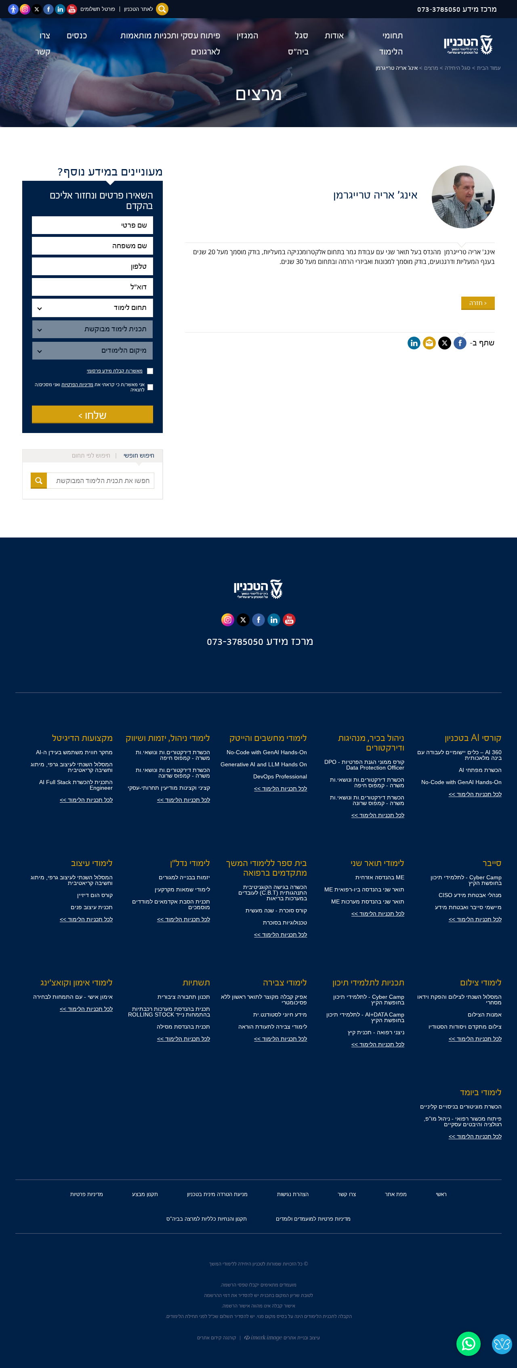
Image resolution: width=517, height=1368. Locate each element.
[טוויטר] (444, 343)
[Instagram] (227, 619)
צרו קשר (347, 1194)
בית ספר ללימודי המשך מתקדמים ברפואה (266, 868)
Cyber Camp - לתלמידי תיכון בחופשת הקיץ (466, 880)
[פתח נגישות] (13, 9)
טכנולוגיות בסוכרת (285, 922)
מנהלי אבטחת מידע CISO (470, 895)
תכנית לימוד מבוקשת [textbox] (115, 329)
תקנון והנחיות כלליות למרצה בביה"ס (206, 1219)
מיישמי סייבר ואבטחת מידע (468, 907)
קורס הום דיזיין (95, 895)
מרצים (431, 68)
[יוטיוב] (289, 619)
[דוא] (429, 343)
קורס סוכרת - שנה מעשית (276, 910)
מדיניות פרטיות (86, 1194)
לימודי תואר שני (377, 863)
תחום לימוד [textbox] (130, 307)
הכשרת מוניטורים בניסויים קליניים (461, 1106)
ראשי (441, 1194)
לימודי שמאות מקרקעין (182, 889)
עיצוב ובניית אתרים (301, 1338)
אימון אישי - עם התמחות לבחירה (73, 997)
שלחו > (92, 415)
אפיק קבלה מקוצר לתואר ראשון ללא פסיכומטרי (264, 1000)
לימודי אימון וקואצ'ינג (76, 982)
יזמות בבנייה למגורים (184, 877)
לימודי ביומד (481, 1092)
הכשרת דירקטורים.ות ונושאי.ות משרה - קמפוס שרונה (367, 800)
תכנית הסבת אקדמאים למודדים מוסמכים (171, 904)
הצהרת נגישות (293, 1194)
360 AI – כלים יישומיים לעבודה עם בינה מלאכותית (459, 755)
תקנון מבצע (145, 1194)
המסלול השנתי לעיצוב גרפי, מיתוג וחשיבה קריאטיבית (72, 767)
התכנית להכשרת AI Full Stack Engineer (76, 785)
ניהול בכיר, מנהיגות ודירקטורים (371, 743)
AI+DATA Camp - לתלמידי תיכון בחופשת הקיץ (365, 1017)
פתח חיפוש (162, 9)
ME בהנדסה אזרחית (379, 877)
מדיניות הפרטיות (77, 384)
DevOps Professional (280, 776)
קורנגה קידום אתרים (216, 1338)
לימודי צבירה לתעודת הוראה (272, 1026)
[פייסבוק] (460, 343)
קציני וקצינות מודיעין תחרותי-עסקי (169, 787)
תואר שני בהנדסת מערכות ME (367, 901)
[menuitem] (381, 43)
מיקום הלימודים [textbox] (124, 350)
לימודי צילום (481, 982)
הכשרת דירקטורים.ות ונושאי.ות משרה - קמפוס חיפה (367, 782)
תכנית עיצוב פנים (92, 907)
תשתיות (196, 982)
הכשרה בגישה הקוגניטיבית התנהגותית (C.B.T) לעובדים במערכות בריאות (272, 893)
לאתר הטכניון (138, 9)
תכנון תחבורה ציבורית (184, 997)
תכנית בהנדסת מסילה (183, 1026)
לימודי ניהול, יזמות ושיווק (168, 738)
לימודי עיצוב (92, 863)
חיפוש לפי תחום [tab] (91, 455)
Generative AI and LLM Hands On (264, 764)
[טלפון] (92, 266)
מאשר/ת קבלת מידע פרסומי (115, 371)
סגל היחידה (458, 68)
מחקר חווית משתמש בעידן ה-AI (74, 752)
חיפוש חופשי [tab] (139, 455)
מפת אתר (396, 1194)
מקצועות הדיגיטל (82, 738)
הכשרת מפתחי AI (480, 770)
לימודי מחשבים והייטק (268, 738)
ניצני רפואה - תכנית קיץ (376, 1032)
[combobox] (92, 308)
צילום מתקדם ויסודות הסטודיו (465, 1026)
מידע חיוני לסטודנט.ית (280, 1014)
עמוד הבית (489, 68)
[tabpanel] (92, 481)
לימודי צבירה (285, 982)
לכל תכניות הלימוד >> (475, 794)
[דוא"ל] (92, 287)
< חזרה (478, 303)
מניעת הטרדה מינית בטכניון (217, 1194)
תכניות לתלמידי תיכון (368, 982)
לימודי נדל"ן (190, 863)
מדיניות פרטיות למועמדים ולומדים (313, 1219)
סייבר (492, 863)
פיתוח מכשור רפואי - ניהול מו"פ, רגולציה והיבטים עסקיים (463, 1121)
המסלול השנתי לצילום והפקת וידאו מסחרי (459, 1000)
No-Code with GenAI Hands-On (461, 782)
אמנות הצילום (485, 1014)
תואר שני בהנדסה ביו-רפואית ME (364, 889)
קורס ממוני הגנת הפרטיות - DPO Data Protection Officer (364, 765)
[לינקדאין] (414, 343)
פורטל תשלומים (97, 9)
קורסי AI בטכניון (473, 738)
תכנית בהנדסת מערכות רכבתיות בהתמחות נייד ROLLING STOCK (169, 1012)
